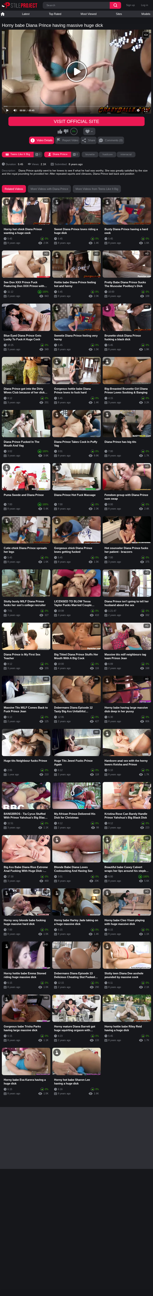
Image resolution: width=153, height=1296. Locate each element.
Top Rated (55, 13)
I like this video (60, 131)
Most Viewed (88, 13)
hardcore (108, 154)
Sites (119, 13)
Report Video (70, 140)
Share (91, 140)
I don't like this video (65, 131)
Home (2, 14)
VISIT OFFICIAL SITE (76, 121)
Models (145, 13)
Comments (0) (114, 140)
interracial (126, 154)
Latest (25, 13)
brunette (90, 154)
